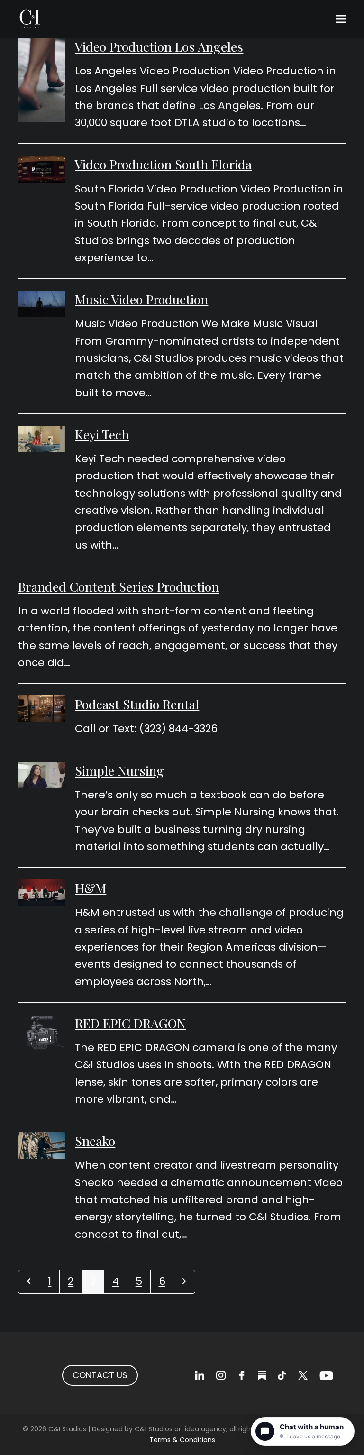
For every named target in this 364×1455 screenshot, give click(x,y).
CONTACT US (100, 1375)
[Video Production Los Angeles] (41, 79)
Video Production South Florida (163, 164)
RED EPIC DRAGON (130, 1023)
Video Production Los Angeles (159, 46)
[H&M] (41, 892)
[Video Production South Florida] (41, 168)
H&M (90, 888)
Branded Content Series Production (118, 586)
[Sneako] (41, 1144)
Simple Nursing (119, 770)
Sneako (95, 1140)
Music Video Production (141, 299)
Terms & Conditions (182, 1440)
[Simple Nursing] (41, 774)
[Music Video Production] (41, 303)
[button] (341, 19)
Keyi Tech (102, 434)
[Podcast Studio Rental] (41, 708)
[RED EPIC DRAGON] (41, 1032)
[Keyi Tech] (41, 438)
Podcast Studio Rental (137, 704)
